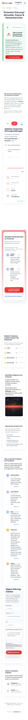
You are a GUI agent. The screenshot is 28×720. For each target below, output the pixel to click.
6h (7, 123)
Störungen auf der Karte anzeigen (15, 406)
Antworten (16, 486)
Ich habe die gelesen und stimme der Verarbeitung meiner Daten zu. (14, 646)
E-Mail (10, 613)
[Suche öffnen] (24, 3)
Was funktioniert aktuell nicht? (14, 629)
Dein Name (9, 605)
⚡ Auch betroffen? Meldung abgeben (14, 289)
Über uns (20, 703)
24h (14, 123)
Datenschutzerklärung (12, 645)
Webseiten (9, 8)
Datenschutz (10, 704)
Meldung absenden (14, 652)
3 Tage (21, 123)
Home (3, 8)
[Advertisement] (14, 74)
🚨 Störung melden (14, 57)
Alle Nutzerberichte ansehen (14, 296)
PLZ (7, 622)
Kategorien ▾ (18, 3)
